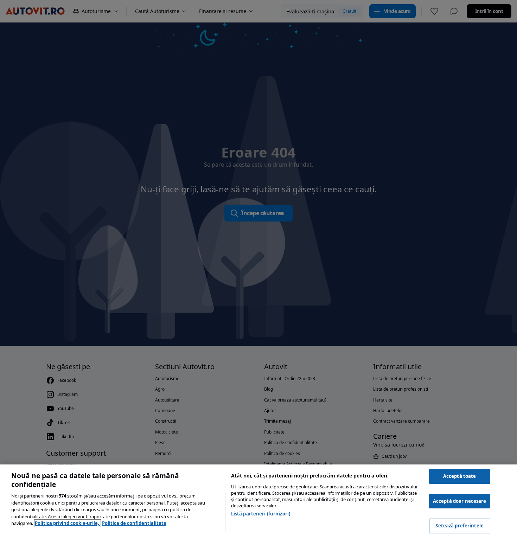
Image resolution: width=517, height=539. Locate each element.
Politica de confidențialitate (134, 523)
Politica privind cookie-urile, (67, 523)
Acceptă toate (459, 476)
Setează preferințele (459, 525)
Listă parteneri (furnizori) (261, 514)
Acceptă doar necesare (459, 501)
